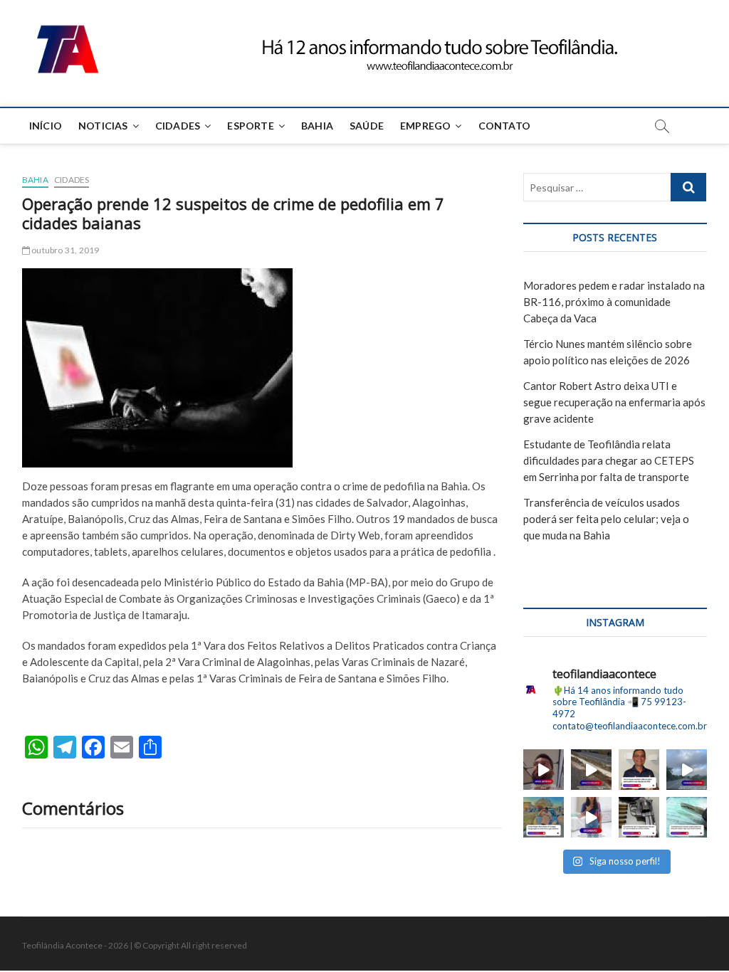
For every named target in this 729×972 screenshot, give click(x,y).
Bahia (317, 126)
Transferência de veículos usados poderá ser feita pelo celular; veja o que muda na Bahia (606, 519)
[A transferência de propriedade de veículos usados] (686, 817)
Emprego (425, 126)
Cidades (177, 126)
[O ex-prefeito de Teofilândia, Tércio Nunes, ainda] (639, 769)
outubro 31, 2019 (64, 250)
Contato (504, 126)
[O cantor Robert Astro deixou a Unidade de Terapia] (543, 817)
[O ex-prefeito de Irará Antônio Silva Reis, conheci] (639, 817)
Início (45, 126)
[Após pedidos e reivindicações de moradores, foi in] (686, 769)
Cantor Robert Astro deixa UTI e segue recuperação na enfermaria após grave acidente (614, 402)
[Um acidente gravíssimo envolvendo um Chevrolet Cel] (591, 769)
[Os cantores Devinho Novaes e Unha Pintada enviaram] (543, 769)
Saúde (367, 126)
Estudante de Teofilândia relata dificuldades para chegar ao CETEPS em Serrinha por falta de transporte (608, 460)
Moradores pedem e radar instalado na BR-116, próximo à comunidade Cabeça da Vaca (614, 301)
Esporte (250, 126)
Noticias (103, 126)
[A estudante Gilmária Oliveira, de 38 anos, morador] (591, 817)
